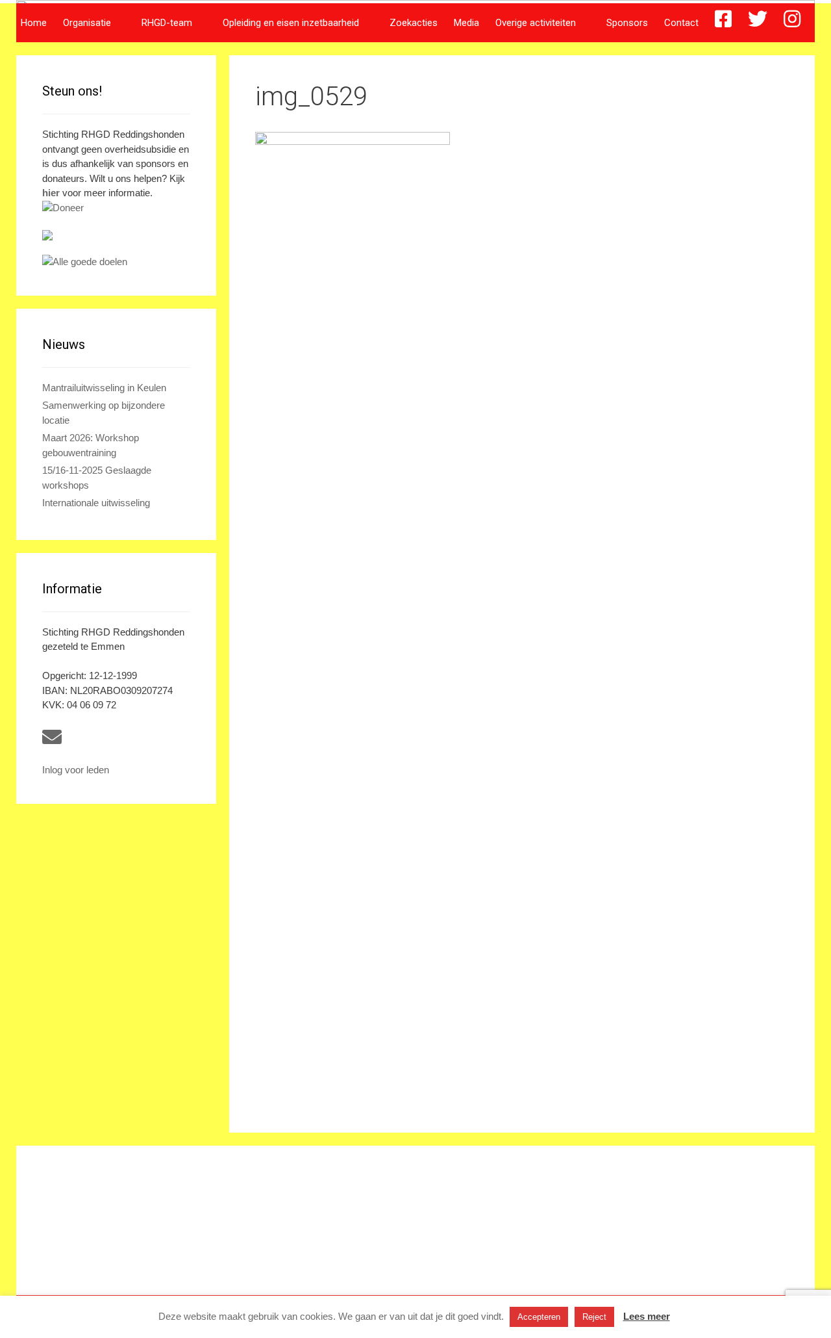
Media (466, 23)
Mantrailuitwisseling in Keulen (104, 387)
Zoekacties (414, 23)
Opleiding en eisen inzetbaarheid (291, 23)
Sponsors (627, 23)
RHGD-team (167, 23)
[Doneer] (116, 208)
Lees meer (646, 1316)
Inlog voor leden (75, 769)
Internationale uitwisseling (96, 502)
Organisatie (87, 23)
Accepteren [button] (538, 1317)
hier (51, 192)
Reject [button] (594, 1317)
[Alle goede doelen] (116, 262)
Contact (681, 23)
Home (34, 23)
